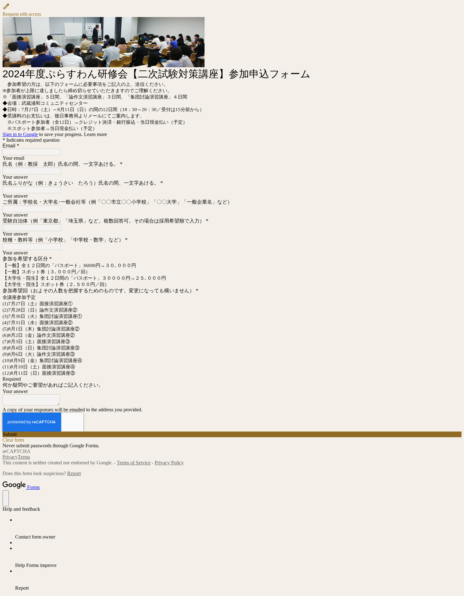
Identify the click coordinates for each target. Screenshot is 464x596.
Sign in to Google (20, 134)
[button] (232, 10)
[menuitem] (238, 528)
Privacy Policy (169, 462)
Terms (24, 457)
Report (74, 473)
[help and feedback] (6, 498)
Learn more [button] (95, 134)
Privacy (10, 457)
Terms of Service (134, 462)
